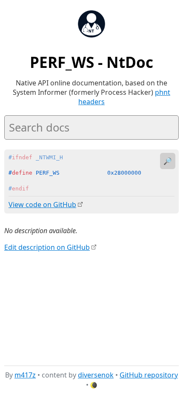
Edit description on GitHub (47, 247)
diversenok (96, 375)
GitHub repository (149, 375)
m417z (25, 375)
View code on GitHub (42, 204)
